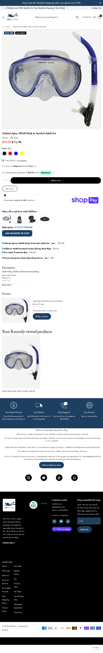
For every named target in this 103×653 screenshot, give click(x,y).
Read (6, 285)
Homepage (6, 27)
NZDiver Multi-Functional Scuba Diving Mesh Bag (31, 248)
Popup (35, 166)
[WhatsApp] (74, 477)
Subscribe (84, 529)
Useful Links (7, 562)
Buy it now (10, 188)
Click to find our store (51, 465)
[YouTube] (44, 477)
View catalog (3, 17)
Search (4, 566)
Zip (15, 579)
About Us (5, 575)
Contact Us (96, 8)
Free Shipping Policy (5, 599)
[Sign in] (94, 17)
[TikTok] (59, 477)
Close (100, 3)
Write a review (42, 316)
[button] (3, 8)
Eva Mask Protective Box (20, 252)
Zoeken (77, 17)
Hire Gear (18, 566)
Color (7, 148)
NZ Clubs (17, 591)
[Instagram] (28, 477)
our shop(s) (22, 160)
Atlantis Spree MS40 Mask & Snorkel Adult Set (26, 243)
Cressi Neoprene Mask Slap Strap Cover (23, 257)
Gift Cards (6, 571)
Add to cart (56, 180)
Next (83, 8)
